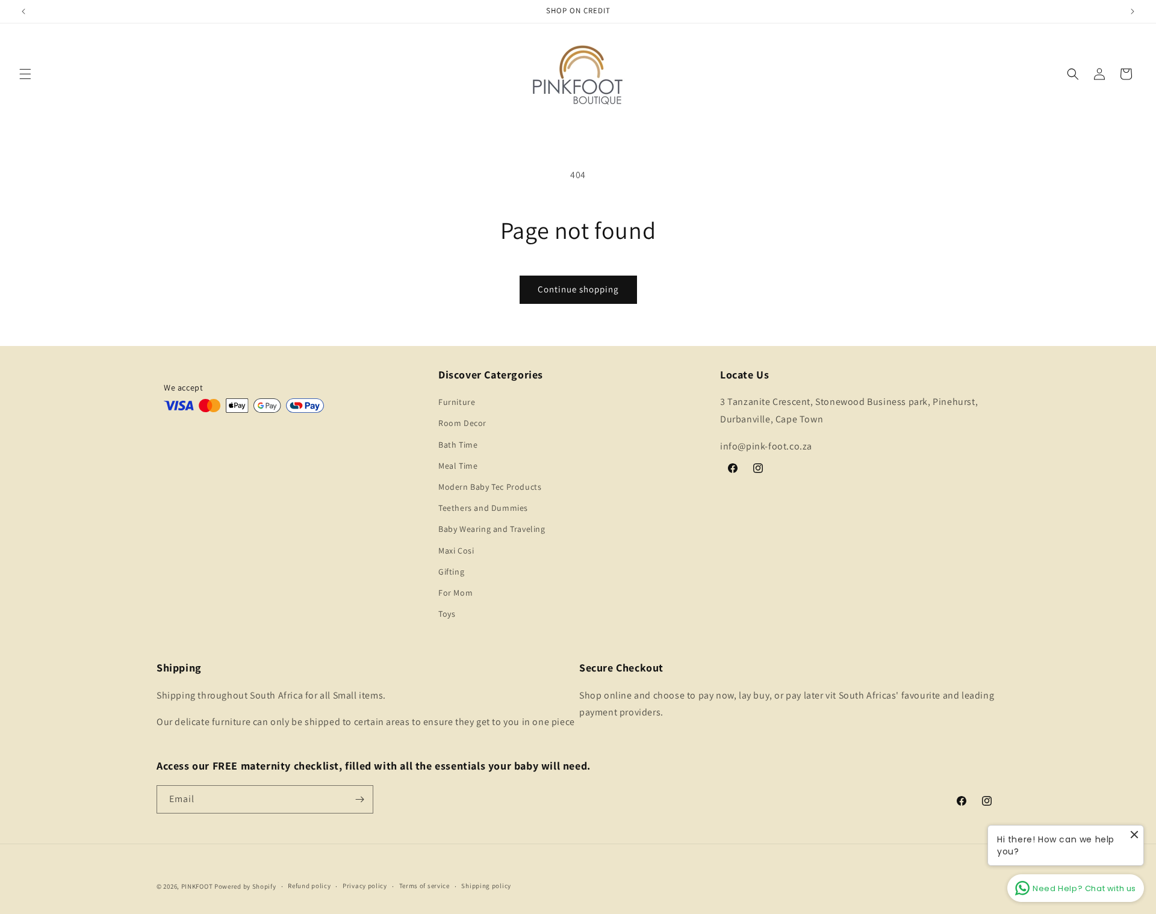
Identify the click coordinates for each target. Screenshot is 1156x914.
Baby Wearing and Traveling (491, 528)
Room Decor (462, 423)
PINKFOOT (197, 886)
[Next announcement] (1132, 11)
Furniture (456, 402)
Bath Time (457, 444)
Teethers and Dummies (483, 507)
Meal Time (457, 465)
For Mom (455, 592)
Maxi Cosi (456, 550)
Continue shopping (578, 289)
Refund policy (309, 886)
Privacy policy (365, 886)
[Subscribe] (359, 799)
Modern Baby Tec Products (489, 486)
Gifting (451, 571)
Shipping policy (486, 886)
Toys (446, 613)
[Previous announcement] (23, 11)
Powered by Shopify (245, 886)
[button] (25, 74)
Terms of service (424, 886)
